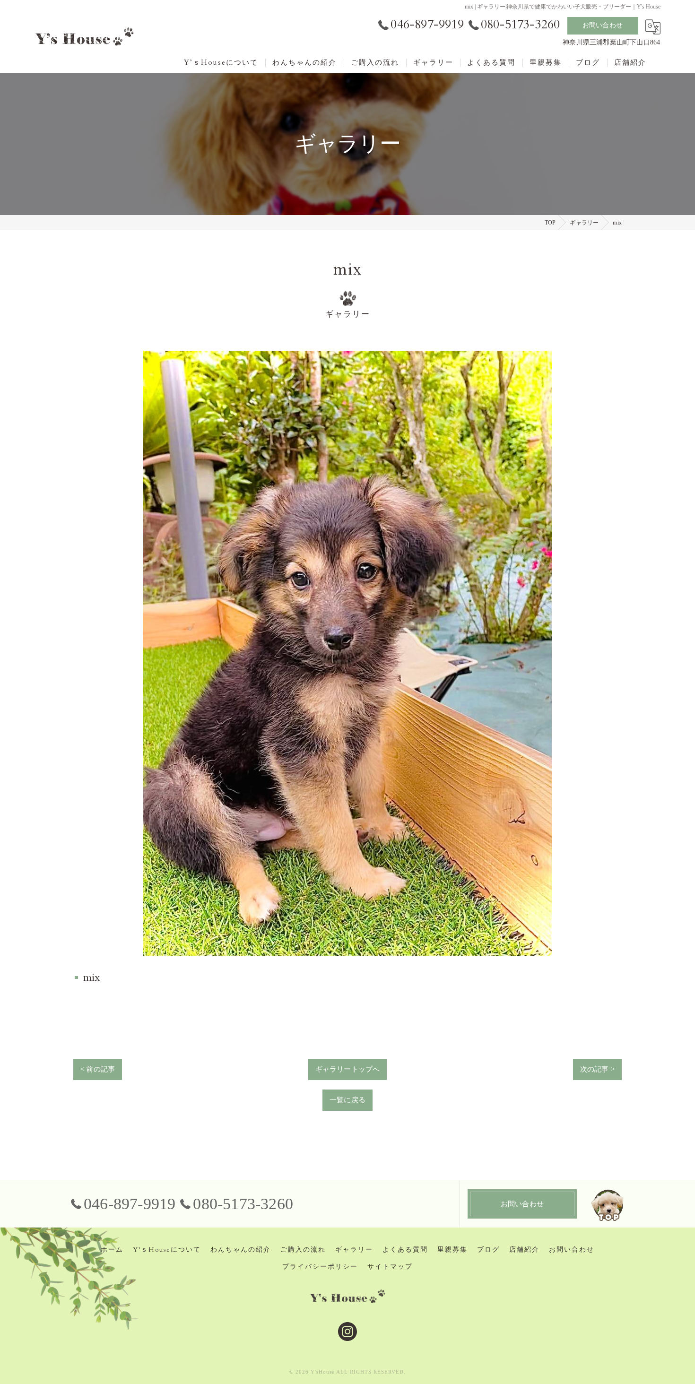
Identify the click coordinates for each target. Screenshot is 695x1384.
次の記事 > (597, 1069)
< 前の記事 (97, 1069)
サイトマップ (390, 1267)
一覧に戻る (347, 1100)
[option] (347, 653)
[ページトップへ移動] (607, 1204)
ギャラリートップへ (347, 1069)
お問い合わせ (602, 25)
